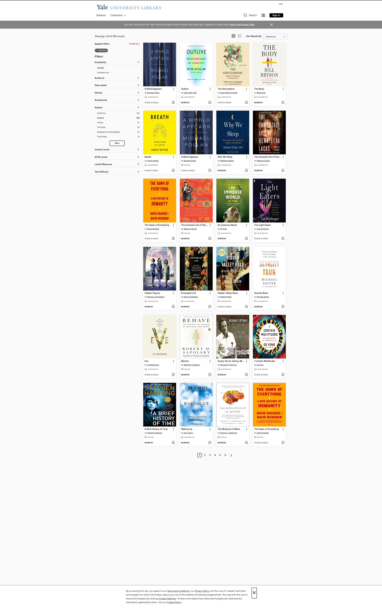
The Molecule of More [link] (229, 429)
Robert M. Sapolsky (192, 365)
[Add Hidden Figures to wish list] (173, 307)
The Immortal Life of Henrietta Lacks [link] (268, 157)
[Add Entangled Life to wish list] (210, 307)
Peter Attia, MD (190, 93)
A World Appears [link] (153, 89)
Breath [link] (148, 157)
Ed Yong (223, 229)
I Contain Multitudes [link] (264, 361)
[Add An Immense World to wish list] (246, 239)
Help (281, 4)
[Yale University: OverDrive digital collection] (129, 7)
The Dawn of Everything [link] (157, 225)
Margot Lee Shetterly (156, 297)
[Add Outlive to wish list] (210, 103)
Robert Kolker (226, 297)
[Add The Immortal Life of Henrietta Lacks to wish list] (283, 171)
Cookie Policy (174, 602)
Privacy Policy (202, 591)
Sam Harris (188, 433)
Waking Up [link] (186, 429)
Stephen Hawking (154, 433)
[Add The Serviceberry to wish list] (246, 103)
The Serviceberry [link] (226, 89)
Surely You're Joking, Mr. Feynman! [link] (231, 361)
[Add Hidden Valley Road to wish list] (246, 307)
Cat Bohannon (153, 365)
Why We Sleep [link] (225, 157)
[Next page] (231, 455)
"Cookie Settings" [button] (167, 598)
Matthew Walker (227, 161)
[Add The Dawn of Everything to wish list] (173, 239)
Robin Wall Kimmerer (229, 93)
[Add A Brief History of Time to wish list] (173, 443)
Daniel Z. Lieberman (228, 433)
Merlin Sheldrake (191, 297)
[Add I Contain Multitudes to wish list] (283, 375)
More (117, 143)
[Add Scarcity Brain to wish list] (283, 307)
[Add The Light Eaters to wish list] (283, 239)
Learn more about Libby (242, 24)
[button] (250, 16)
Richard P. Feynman (228, 365)
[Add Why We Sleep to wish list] (246, 171)
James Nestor (153, 161)
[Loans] (263, 16)
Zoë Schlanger (263, 229)
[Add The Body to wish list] (283, 103)
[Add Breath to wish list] (173, 171)
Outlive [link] (184, 89)
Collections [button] (117, 15)
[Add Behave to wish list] (210, 375)
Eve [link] (146, 361)
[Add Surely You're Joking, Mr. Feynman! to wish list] (246, 375)
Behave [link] (185, 361)
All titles (100, 68)
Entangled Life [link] (188, 293)
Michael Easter (263, 297)
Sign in (276, 15)
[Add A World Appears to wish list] (173, 103)
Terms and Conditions (178, 591)
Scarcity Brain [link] (261, 293)
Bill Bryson (261, 93)
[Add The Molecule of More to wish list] (246, 443)
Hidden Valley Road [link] (228, 293)
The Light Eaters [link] (262, 225)
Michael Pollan (153, 93)
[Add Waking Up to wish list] (210, 443)
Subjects (101, 15)
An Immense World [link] (227, 225)
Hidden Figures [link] (152, 293)
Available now (103, 72)
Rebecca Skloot (263, 161)
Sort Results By (254, 36)
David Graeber (153, 229)
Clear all (134, 44)
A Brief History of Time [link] (156, 429)
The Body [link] (259, 89)
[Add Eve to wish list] (173, 375)
